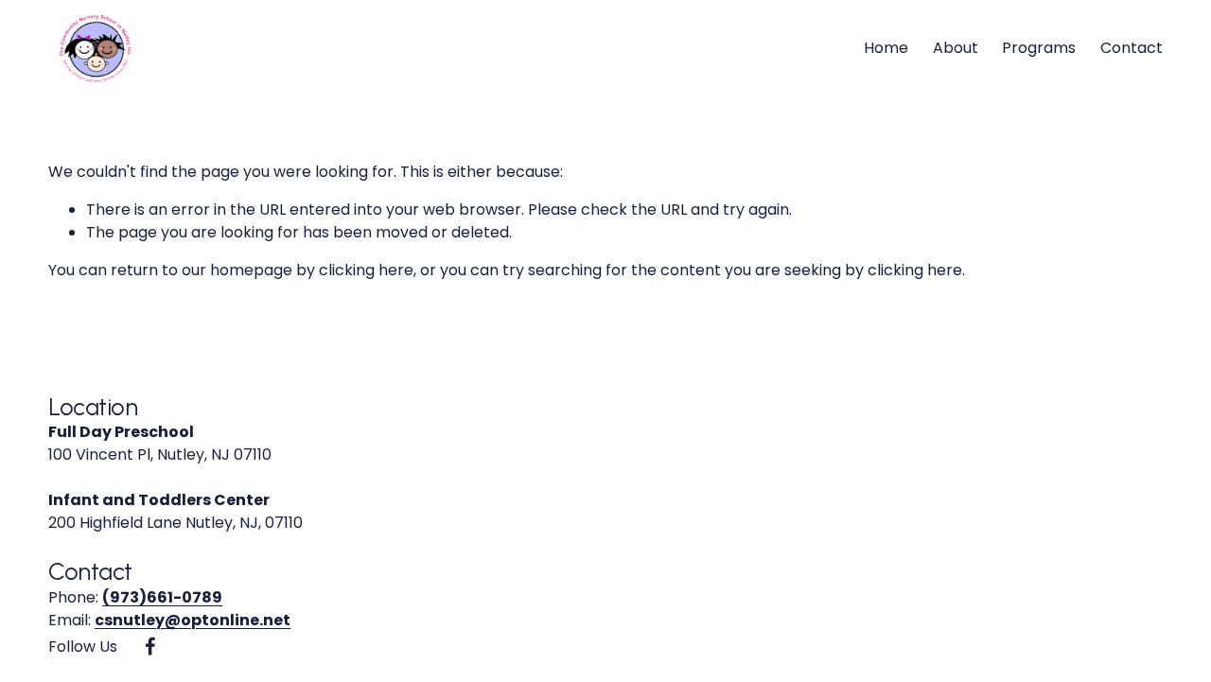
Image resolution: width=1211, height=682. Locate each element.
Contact (1131, 48)
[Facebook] (150, 646)
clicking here (366, 270)
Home (886, 48)
